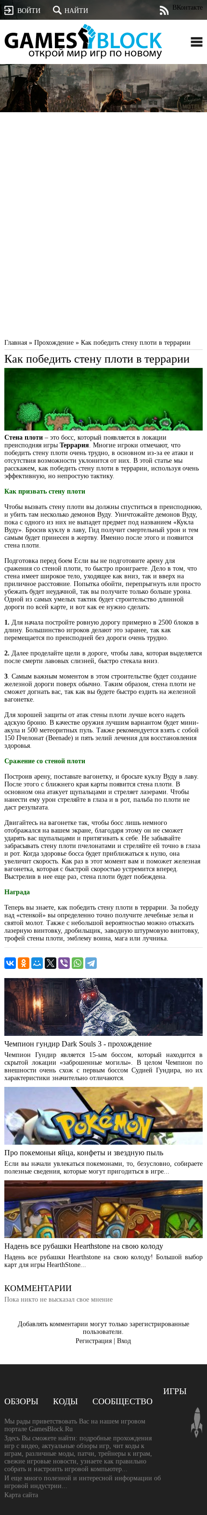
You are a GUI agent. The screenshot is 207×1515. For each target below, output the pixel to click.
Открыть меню (197, 42)
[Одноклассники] (23, 963)
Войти (28, 10)
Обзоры (21, 1401)
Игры (175, 1391)
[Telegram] (91, 963)
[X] (50, 963)
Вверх (197, 1423)
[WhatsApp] (77, 963)
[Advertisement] (103, 227)
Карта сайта (21, 1495)
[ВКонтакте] (10, 963)
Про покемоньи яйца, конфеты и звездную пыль (83, 1152)
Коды (65, 1401)
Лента (163, 10)
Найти (76, 10)
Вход (124, 1341)
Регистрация (94, 1341)
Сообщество (122, 1401)
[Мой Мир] (37, 963)
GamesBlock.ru (83, 41)
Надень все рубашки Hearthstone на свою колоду (83, 1246)
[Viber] (64, 963)
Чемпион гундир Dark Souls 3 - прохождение (78, 1043)
